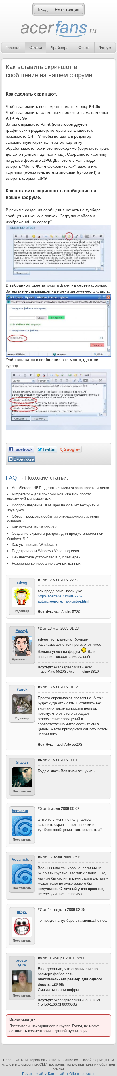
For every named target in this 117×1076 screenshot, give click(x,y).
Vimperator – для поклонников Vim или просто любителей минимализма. (49, 496)
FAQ (11, 478)
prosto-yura (22, 962)
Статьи (35, 47)
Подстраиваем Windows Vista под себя (45, 551)
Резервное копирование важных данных (46, 563)
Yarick (21, 689)
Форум (105, 47)
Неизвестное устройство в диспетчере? (46, 557)
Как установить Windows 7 (34, 544)
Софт (83, 47)
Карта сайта (58, 1074)
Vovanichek (22, 859)
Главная (13, 47)
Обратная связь (82, 1074)
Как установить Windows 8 (34, 527)
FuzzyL (22, 631)
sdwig (22, 582)
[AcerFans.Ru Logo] (59, 29)
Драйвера (60, 47)
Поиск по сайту (34, 1074)
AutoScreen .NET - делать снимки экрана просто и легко (60, 488)
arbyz (22, 912)
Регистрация (67, 9)
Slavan (22, 762)
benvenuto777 (24, 811)
